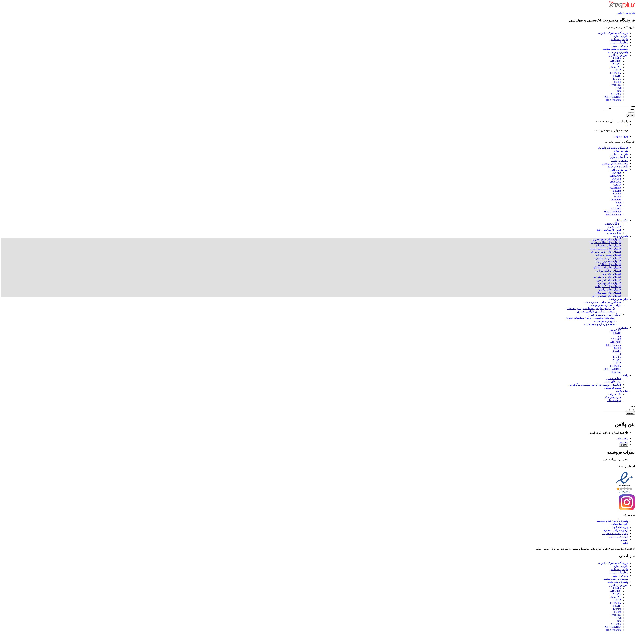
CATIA (617, 70)
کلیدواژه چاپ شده (618, 52)
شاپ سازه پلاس (626, 12)
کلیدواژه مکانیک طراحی (608, 270)
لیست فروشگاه (612, 387)
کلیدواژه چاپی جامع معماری (606, 251)
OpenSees (616, 84)
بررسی (624, 441)
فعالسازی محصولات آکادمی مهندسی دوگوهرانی (595, 384)
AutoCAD (615, 67)
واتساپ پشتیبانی (619, 121)
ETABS (617, 76)
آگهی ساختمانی (619, 524)
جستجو (630, 115)
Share (623, 445)
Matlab (617, 82)
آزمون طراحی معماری (615, 530)
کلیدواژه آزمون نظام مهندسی (612, 520)
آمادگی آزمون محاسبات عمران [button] (604, 314)
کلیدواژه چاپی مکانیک (609, 264)
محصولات (622, 438)
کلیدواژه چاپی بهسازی (609, 283)
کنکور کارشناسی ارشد (609, 229)
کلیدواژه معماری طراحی (607, 254)
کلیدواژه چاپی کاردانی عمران (605, 248)
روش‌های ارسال (612, 381)
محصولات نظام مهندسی (615, 48)
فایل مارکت (614, 394)
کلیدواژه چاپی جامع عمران (606, 239)
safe (619, 90)
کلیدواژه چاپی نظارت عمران (605, 242)
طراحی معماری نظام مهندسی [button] (604, 305)
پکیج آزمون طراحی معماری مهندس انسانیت (591, 308)
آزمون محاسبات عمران (615, 533)
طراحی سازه (621, 36)
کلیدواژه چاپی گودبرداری (608, 286)
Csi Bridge (615, 73)
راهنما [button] (625, 375)
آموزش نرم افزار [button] (618, 55)
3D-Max (616, 58)
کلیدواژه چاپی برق (611, 273)
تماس (625, 542)
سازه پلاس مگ (613, 397)
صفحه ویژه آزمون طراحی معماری (596, 311)
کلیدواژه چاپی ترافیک (610, 289)
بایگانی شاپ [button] (621, 220)
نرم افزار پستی (619, 45)
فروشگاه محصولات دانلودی (613, 33)
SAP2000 (616, 93)
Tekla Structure (613, 99)
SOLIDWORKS (612, 96)
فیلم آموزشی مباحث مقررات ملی (602, 302)
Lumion (617, 79)
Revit (618, 87)
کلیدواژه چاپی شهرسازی (608, 292)
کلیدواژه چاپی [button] (620, 236)
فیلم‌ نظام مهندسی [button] (618, 299)
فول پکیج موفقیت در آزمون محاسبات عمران (590, 317)
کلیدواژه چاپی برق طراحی (607, 277)
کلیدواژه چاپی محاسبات (608, 245)
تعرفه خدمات (614, 400)
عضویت (618, 136)
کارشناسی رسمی (618, 536)
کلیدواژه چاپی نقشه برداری (606, 295)
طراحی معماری (619, 39)
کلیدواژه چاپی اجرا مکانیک (607, 267)
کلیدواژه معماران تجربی (608, 261)
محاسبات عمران (619, 42)
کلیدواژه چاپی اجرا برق (609, 280)
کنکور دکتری (614, 226)
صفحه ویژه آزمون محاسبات (599, 324)
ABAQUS (615, 61)
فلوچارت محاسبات (604, 321)
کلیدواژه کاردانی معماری (607, 258)
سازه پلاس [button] (622, 390)
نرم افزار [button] (623, 327)
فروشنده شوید (620, 527)
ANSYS (616, 64)
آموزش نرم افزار (618, 585)
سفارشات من (613, 378)
